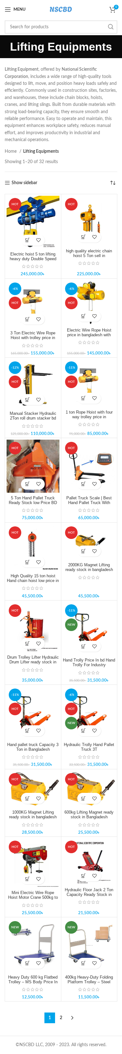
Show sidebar (24, 183)
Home (11, 151)
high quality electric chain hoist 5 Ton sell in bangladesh (89, 256)
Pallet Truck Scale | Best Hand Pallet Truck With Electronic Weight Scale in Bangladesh (89, 505)
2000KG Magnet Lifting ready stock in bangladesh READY (89, 570)
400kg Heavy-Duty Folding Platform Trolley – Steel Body (89, 982)
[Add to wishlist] (38, 240)
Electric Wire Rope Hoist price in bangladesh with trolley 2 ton (89, 335)
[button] (27, 240)
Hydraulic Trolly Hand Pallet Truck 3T (89, 747)
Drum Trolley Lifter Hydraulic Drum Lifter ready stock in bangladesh (33, 662)
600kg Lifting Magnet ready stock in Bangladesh (89, 814)
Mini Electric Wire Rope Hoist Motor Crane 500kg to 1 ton (33, 897)
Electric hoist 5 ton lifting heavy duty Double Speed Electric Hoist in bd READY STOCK (33, 261)
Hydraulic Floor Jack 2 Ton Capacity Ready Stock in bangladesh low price (89, 895)
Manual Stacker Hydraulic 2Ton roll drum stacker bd (33, 415)
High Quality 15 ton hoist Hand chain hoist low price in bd (33, 581)
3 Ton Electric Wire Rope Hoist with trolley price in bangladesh (32, 338)
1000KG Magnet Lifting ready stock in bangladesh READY (33, 817)
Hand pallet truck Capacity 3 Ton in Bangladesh (32, 747)
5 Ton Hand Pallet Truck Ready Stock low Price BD (33, 500)
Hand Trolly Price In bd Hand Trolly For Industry (89, 662)
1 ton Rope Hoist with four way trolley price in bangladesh (89, 417)
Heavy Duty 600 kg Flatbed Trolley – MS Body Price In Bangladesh (33, 982)
